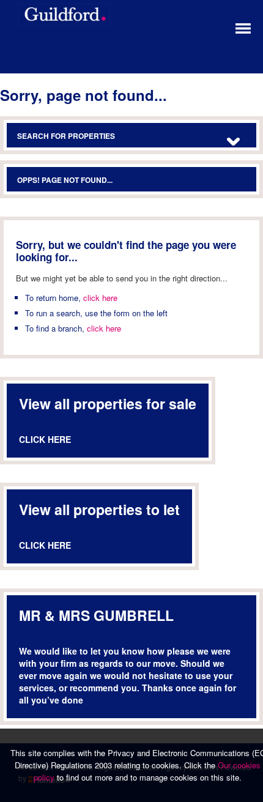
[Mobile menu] (243, 27)
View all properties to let (99, 509)
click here (100, 297)
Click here (45, 439)
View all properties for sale (107, 403)
